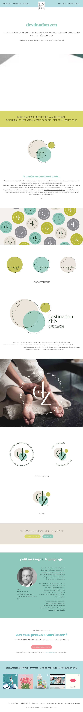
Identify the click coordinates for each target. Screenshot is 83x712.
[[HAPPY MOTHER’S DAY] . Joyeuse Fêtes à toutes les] (25, 681)
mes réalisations (50, 652)
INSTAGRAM (47, 536)
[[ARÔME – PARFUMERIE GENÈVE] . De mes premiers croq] (72, 681)
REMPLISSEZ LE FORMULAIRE (41, 647)
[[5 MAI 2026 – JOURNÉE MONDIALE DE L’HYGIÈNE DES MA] (41, 681)
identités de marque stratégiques (54, 190)
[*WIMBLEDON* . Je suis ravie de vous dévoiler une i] (10, 681)
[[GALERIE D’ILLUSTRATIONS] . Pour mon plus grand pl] (57, 681)
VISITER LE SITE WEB (32, 536)
